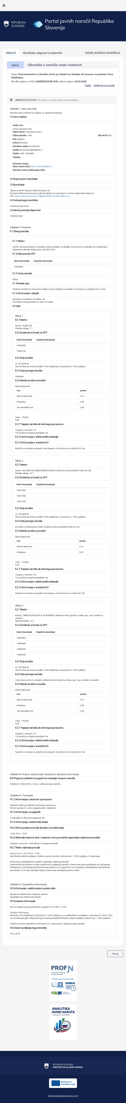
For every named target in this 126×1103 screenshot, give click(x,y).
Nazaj (115, 953)
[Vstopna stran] (38, 24)
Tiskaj (88, 85)
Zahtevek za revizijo (104, 85)
